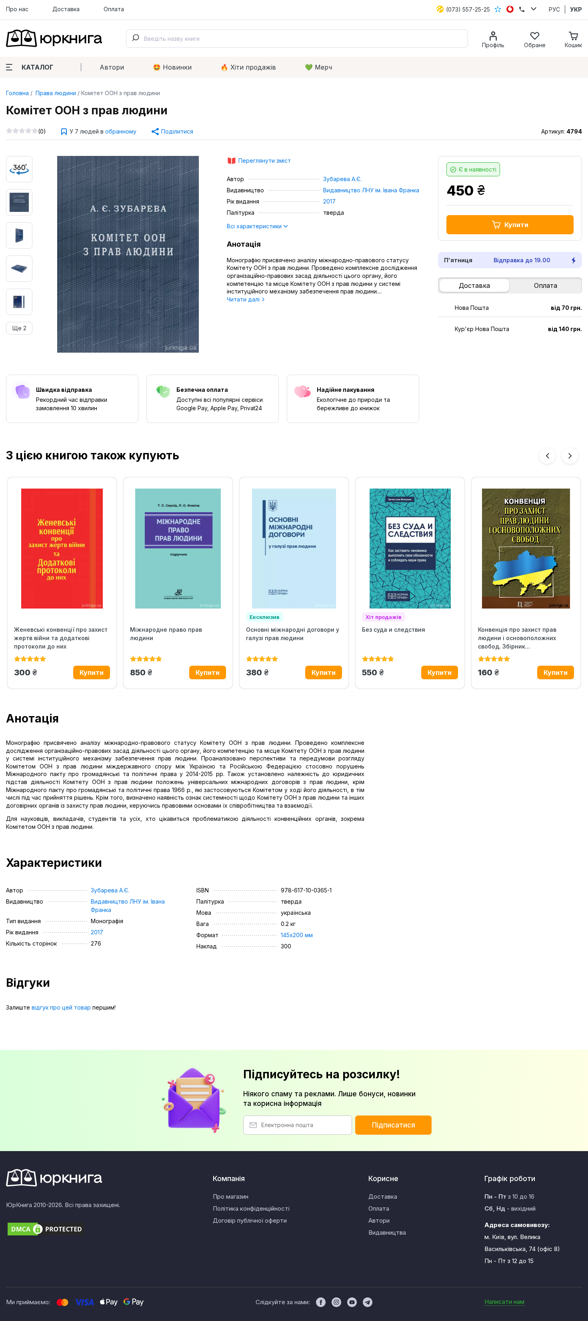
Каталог (37, 67)
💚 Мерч (318, 67)
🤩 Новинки (172, 67)
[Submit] (135, 38)
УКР (576, 9)
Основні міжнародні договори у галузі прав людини (292, 633)
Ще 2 (19, 328)
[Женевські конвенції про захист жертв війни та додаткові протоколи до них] (62, 549)
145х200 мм (297, 935)
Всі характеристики (255, 226)
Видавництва (387, 1232)
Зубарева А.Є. (342, 179)
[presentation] (547, 456)
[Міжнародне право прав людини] (178, 549)
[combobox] (297, 38)
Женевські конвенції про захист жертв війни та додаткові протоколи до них (61, 638)
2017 (329, 201)
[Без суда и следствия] (410, 549)
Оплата (114, 9)
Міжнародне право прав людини (166, 633)
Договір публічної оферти (250, 1220)
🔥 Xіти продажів (248, 67)
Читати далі (244, 299)
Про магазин (230, 1196)
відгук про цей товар (61, 1007)
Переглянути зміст (264, 160)
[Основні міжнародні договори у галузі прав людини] (294, 549)
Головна (17, 93)
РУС (554, 9)
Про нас (17, 9)
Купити (516, 225)
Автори (112, 67)
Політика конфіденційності (251, 1208)
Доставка (66, 9)
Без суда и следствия (393, 629)
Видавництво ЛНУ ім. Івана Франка (371, 190)
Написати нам (504, 1301)
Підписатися (393, 1125)
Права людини (55, 93)
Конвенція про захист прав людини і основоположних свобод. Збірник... (517, 638)
